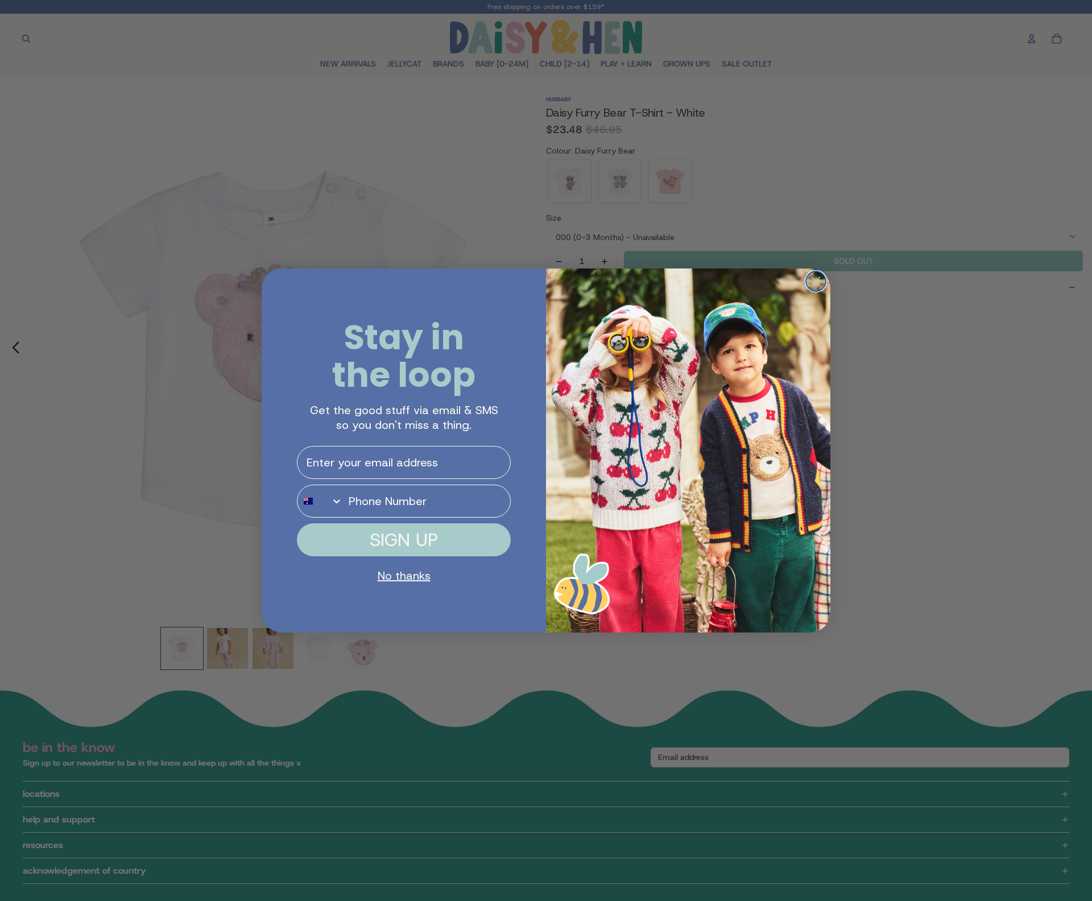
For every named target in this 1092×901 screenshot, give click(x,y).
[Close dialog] (816, 281)
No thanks (404, 575)
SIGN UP (404, 540)
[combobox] (320, 501)
